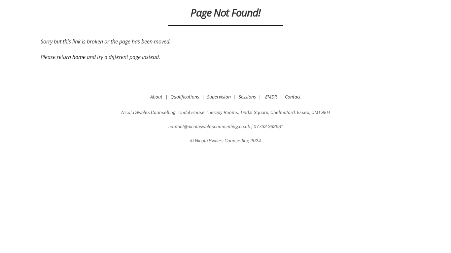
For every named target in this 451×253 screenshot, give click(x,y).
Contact (293, 97)
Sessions (247, 97)
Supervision (219, 97)
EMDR (271, 97)
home (79, 57)
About (156, 97)
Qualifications (184, 97)
